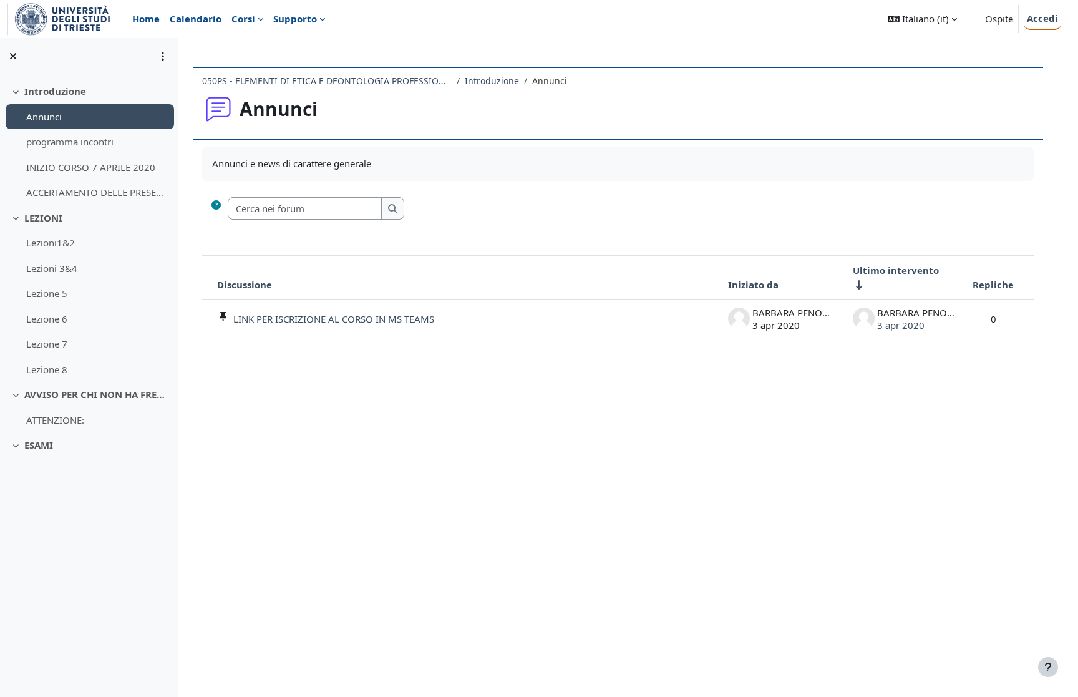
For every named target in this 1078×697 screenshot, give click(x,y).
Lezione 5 (46, 293)
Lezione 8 (46, 369)
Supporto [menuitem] (295, 18)
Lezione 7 (46, 344)
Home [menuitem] (146, 18)
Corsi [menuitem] (243, 18)
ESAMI (38, 445)
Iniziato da (753, 284)
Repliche (993, 284)
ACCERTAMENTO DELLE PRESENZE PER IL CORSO (97, 192)
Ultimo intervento (896, 270)
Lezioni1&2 (50, 242)
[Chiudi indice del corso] (13, 56)
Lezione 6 (46, 319)
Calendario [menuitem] (195, 18)
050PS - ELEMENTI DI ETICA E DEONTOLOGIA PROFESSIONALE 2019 (327, 81)
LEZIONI (43, 218)
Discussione (244, 284)
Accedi (1042, 18)
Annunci (44, 116)
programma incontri (70, 141)
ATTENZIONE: (55, 420)
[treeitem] (88, 142)
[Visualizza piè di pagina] (1048, 667)
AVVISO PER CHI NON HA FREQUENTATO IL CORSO (96, 394)
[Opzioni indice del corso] (163, 56)
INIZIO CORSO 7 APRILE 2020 (90, 167)
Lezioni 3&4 (51, 268)
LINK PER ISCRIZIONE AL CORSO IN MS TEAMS (333, 319)
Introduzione (55, 91)
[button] (922, 19)
